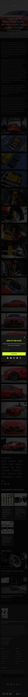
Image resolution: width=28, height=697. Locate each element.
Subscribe (14, 353)
